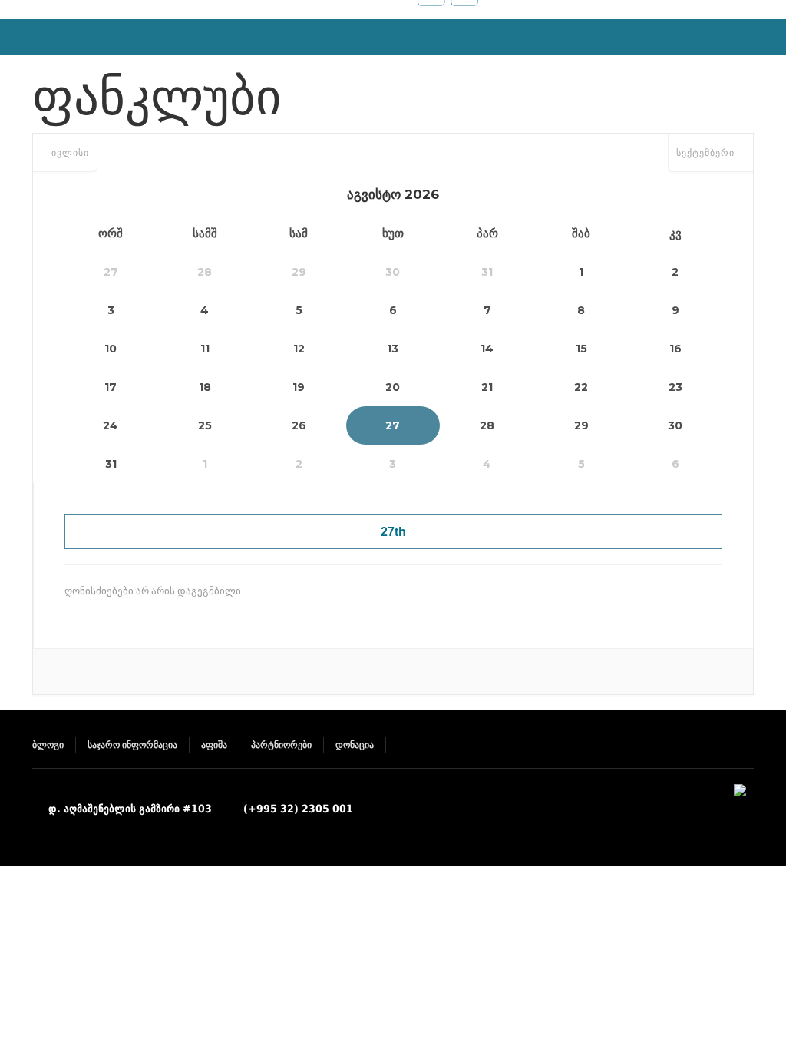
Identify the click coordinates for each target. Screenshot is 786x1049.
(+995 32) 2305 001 (298, 808)
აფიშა (214, 745)
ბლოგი (48, 745)
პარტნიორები (281, 745)
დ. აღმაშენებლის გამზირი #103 (130, 808)
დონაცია (354, 745)
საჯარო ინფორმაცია (132, 745)
